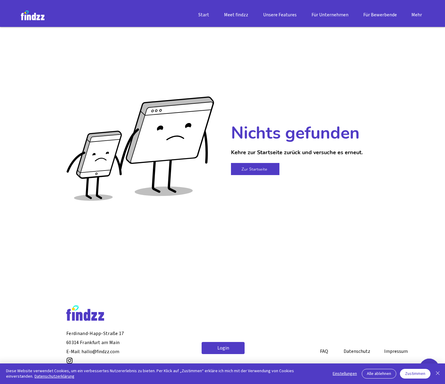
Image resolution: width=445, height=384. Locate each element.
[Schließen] (437, 373)
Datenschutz (357, 351)
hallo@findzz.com (100, 351)
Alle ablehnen (379, 374)
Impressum (396, 351)
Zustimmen (415, 374)
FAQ (324, 351)
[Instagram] (70, 360)
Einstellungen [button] (345, 374)
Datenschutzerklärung (54, 376)
